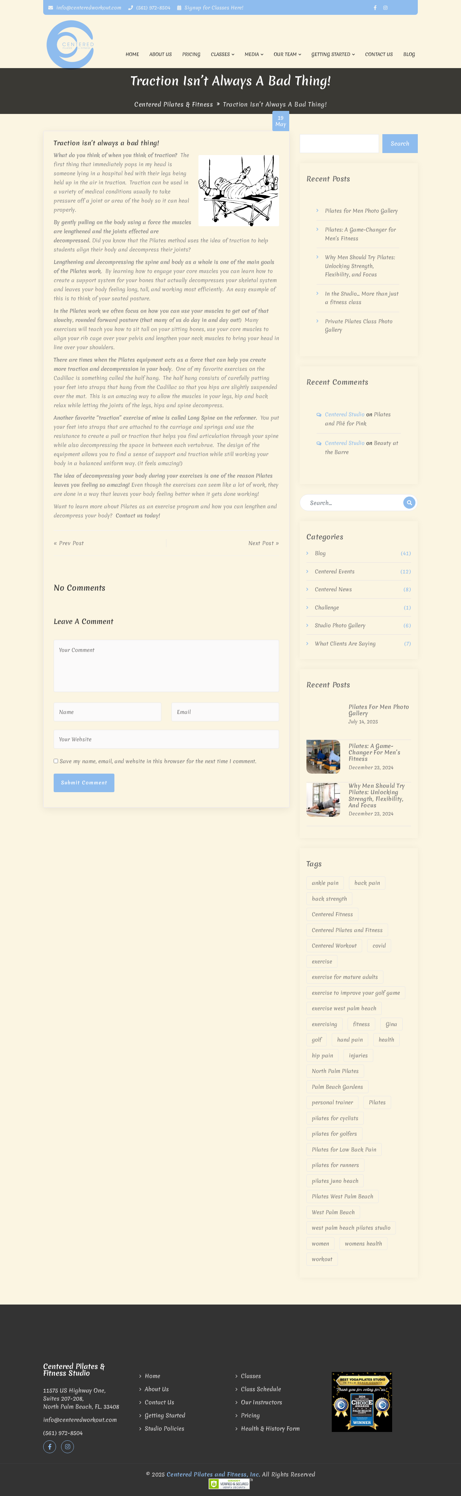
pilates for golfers (334, 1133)
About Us (161, 54)
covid (379, 945)
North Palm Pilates (335, 1071)
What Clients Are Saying (345, 643)
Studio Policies (164, 1428)
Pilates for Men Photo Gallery (361, 210)
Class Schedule (261, 1389)
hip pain (322, 1055)
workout (322, 1259)
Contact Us (379, 54)
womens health (363, 1243)
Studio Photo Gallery (340, 625)
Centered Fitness (332, 914)
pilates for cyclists (335, 1118)
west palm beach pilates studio (351, 1227)
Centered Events (335, 571)
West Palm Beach (333, 1212)
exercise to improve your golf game (356, 992)
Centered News (333, 589)
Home (132, 54)
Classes (220, 54)
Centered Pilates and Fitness (347, 930)
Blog (409, 54)
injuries (358, 1055)
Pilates (377, 1102)
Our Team (285, 54)
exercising (324, 1024)
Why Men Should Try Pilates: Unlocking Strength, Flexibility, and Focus (360, 265)
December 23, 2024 (371, 767)
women (320, 1243)
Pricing (191, 54)
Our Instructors (261, 1402)
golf (316, 1039)
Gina (391, 1024)
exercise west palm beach (344, 1008)
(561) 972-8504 (152, 7)
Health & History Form (270, 1428)
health (386, 1039)
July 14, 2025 (363, 721)
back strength (329, 898)
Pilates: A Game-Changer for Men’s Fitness (374, 752)
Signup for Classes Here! (214, 7)
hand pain (350, 1039)
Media (252, 54)
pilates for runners (335, 1165)
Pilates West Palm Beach (342, 1196)
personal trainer (332, 1102)
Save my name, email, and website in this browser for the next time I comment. (158, 761)
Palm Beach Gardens (337, 1086)
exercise (322, 961)
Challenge (327, 607)
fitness (361, 1024)
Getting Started (330, 54)
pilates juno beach (335, 1181)
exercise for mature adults (345, 977)
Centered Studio (344, 414)
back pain (367, 883)
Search (400, 143)
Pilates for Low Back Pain (344, 1149)
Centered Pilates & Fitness (173, 104)
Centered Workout (334, 945)
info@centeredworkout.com (88, 7)
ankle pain (325, 883)
